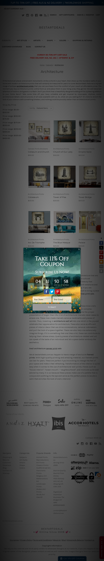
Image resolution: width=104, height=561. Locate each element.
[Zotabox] (79, 311)
